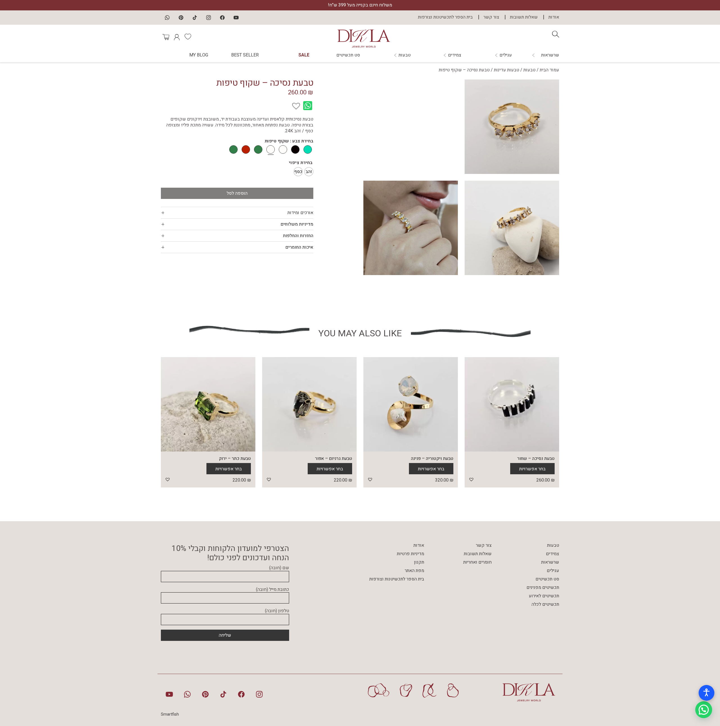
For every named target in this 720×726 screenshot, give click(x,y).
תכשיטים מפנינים (542, 587)
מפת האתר (414, 570)
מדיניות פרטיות (410, 553)
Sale (303, 55)
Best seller (245, 55)
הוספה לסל (237, 193)
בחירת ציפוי (300, 163)
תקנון (419, 562)
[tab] (237, 212)
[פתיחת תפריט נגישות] (706, 693)
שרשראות (550, 55)
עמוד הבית (549, 70)
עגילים (506, 55)
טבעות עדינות (506, 70)
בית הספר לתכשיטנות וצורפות (445, 17)
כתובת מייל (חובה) (272, 590)
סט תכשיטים (348, 55)
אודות (553, 17)
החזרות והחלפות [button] (298, 235)
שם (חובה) (279, 568)
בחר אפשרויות (532, 469)
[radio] (309, 171)
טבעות (405, 55)
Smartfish (170, 714)
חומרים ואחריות (477, 562)
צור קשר (491, 17)
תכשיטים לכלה (545, 604)
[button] (299, 103)
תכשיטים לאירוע (544, 596)
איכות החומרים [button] (299, 247)
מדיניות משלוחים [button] (297, 224)
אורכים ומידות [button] (300, 212)
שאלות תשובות (524, 17)
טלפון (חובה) (277, 611)
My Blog (198, 55)
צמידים (454, 55)
